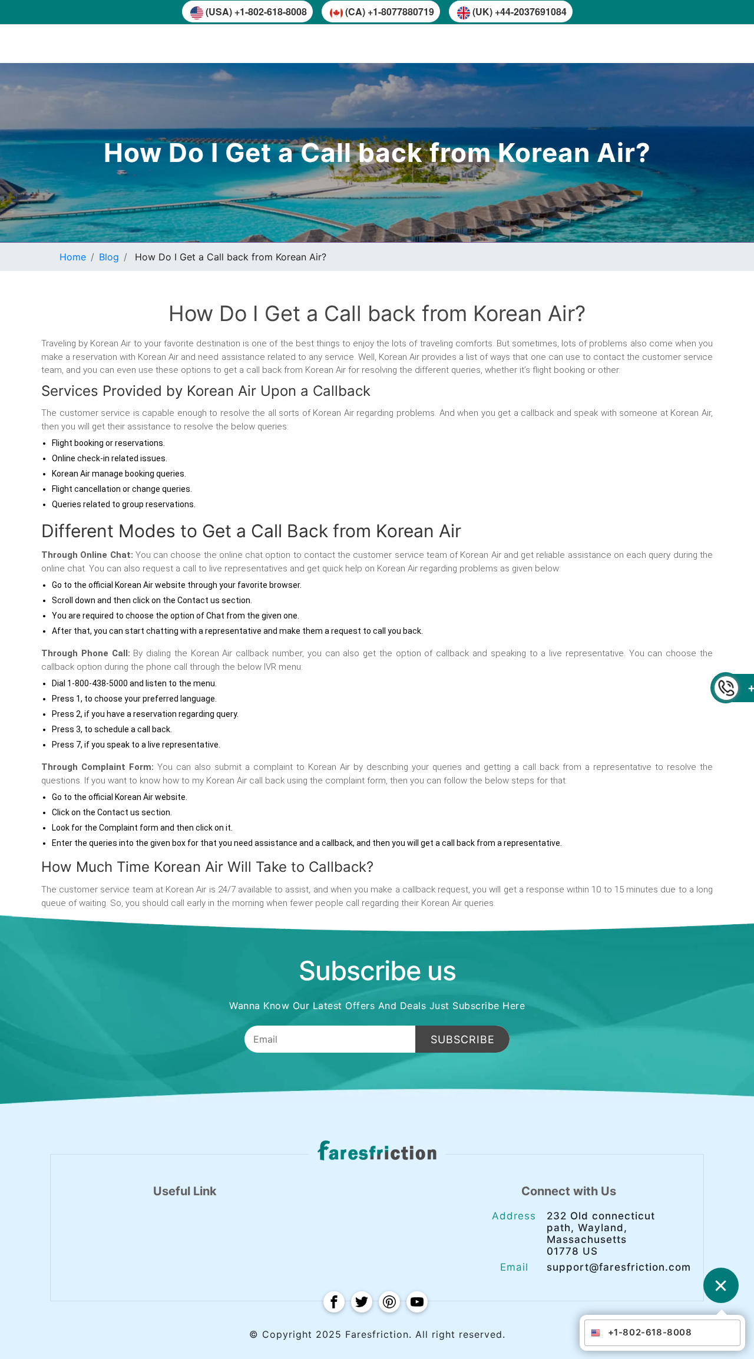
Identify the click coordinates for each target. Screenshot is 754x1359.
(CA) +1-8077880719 (389, 11)
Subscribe (463, 1039)
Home (72, 257)
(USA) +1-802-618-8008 (256, 11)
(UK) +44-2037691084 (519, 11)
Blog (109, 257)
